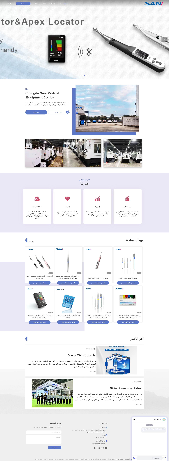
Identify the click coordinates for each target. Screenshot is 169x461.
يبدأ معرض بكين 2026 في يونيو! (82, 355)
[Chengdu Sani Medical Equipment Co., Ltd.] (154, 3)
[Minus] (134, 419)
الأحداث (43, 3)
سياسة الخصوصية (129, 459)
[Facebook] (102, 448)
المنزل (66, 3)
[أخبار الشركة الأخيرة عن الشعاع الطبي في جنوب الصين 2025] (52, 393)
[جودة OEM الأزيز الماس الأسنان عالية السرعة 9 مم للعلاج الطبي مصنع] (68, 300)
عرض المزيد (58, 112)
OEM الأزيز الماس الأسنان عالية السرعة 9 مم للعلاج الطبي (68, 316)
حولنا (59, 3)
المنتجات (52, 3)
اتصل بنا (35, 3)
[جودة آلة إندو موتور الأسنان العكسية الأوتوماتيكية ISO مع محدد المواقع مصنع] (39, 261)
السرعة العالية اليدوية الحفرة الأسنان (128, 278)
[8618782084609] (99, 448)
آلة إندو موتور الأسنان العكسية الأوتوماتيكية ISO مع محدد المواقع (40, 277)
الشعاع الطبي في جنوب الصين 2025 (126, 388)
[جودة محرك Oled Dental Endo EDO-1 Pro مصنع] (98, 261)
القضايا (142, 440)
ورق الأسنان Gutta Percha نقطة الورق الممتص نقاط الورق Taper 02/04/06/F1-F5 (128, 316)
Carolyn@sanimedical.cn (98, 443)
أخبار (142, 437)
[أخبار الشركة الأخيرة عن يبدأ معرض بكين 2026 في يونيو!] (116, 360)
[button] (88, 75)
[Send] (134, 458)
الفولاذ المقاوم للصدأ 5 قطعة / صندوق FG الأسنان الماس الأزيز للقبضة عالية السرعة (98, 316)
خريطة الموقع (119, 459)
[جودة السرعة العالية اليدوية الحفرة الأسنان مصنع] (128, 261)
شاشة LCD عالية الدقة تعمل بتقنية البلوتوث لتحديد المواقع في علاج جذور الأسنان (40, 316)
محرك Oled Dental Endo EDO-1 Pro (98, 278)
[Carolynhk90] (95, 448)
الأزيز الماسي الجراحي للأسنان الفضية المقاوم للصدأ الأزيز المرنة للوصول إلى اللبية (68, 277)
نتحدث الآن (36, 112)
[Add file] (165, 458)
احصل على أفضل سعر (127, 283)
